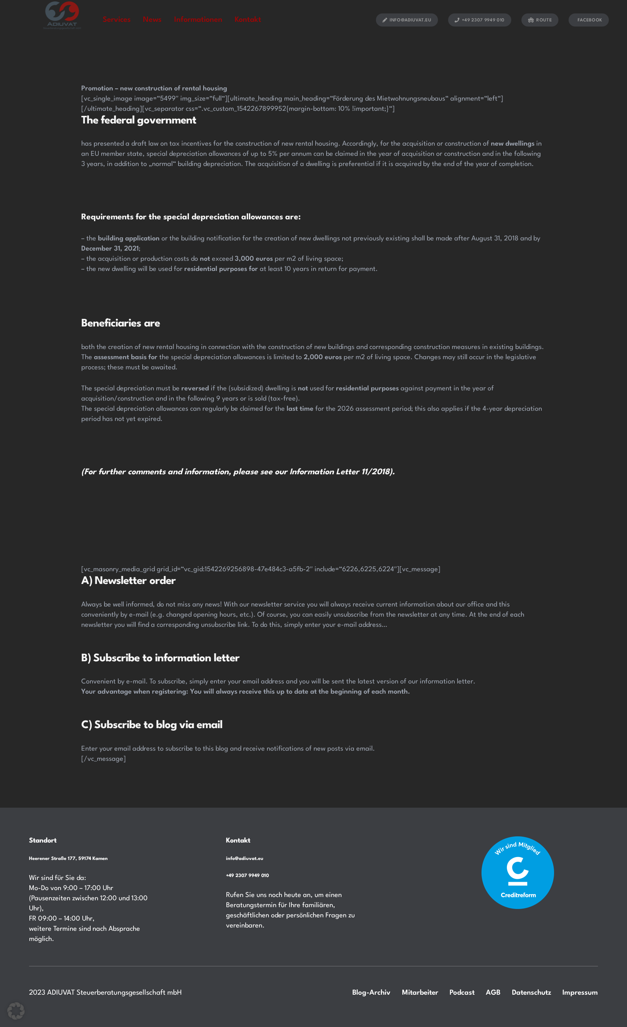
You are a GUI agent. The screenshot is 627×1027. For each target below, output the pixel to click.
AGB (493, 992)
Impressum (580, 992)
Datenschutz (531, 992)
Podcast (462, 992)
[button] (16, 1011)
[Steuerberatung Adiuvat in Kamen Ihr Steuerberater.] (62, 19)
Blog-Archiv (371, 992)
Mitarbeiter (420, 992)
